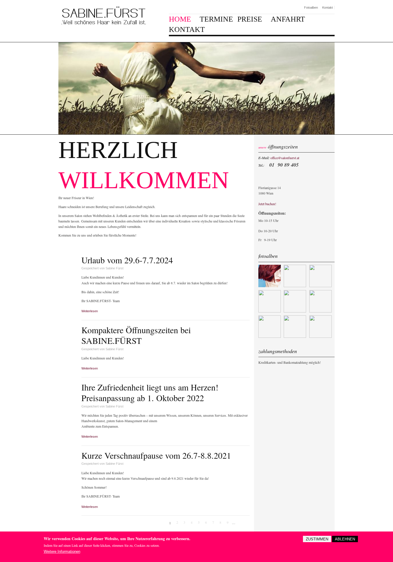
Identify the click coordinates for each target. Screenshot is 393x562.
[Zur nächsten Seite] (240, 523)
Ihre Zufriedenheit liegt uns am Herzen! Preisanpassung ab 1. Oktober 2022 (149, 392)
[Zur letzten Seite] (247, 523)
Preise (249, 19)
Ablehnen (345, 539)
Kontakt (327, 7)
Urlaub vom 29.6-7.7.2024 (127, 260)
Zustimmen (317, 539)
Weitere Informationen (62, 551)
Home (180, 19)
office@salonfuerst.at (284, 157)
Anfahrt (288, 19)
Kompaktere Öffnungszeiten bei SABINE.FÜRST (136, 335)
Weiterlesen (91, 311)
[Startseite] (103, 16)
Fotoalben (311, 7)
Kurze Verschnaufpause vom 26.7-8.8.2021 (156, 455)
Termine (216, 19)
